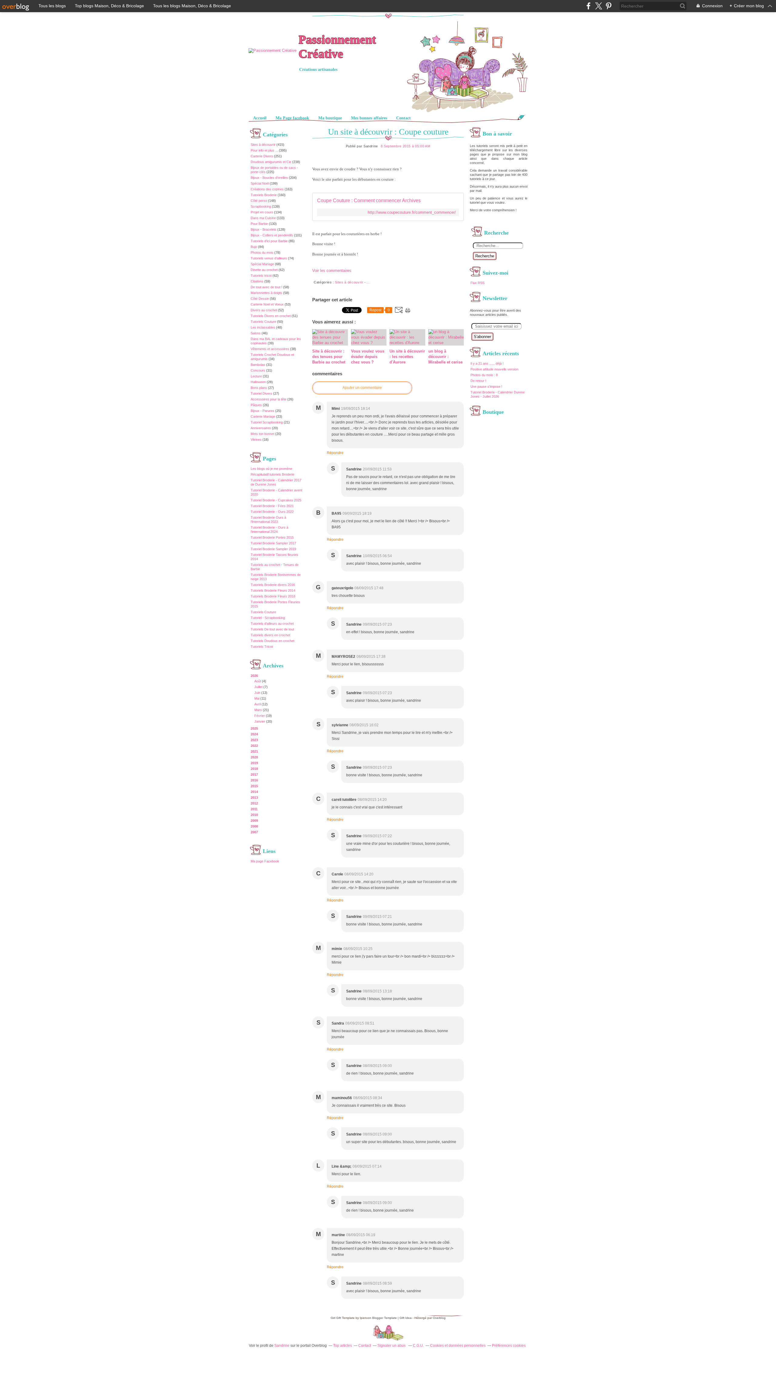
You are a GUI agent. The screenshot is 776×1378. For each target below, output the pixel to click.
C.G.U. (418, 1345)
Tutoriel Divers (261, 393)
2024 (254, 734)
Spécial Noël (260, 183)
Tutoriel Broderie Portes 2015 (272, 537)
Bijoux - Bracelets (263, 229)
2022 (254, 746)
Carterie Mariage (263, 416)
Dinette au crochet (264, 270)
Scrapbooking (261, 206)
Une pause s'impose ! (486, 386)
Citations (257, 281)
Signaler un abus (391, 1345)
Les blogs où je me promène (271, 468)
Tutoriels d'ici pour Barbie (269, 241)
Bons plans (259, 388)
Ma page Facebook (265, 861)
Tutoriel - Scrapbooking (268, 618)
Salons (256, 333)
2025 (254, 728)
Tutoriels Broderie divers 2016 (273, 585)
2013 (254, 797)
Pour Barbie (259, 224)
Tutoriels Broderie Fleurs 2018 (273, 596)
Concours (258, 370)
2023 (254, 740)
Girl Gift (336, 1317)
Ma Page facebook (292, 118)
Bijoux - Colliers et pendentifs (272, 235)
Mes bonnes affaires (369, 118)
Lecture (256, 376)
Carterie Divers (262, 156)
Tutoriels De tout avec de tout (272, 629)
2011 (254, 809)
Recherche (484, 256)
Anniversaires (261, 428)
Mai (256, 698)
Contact (403, 118)
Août (257, 681)
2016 (254, 780)
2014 (254, 792)
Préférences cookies (509, 1345)
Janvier (259, 721)
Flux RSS (477, 283)
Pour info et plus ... (264, 150)
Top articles (342, 1345)
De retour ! (478, 381)
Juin (257, 692)
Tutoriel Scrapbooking (267, 422)
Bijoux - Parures (262, 411)
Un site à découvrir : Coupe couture (388, 131)
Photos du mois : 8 (484, 375)
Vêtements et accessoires (270, 349)
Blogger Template (384, 1317)
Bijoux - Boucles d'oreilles (269, 177)
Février (259, 715)
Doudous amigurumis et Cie (271, 162)
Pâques (256, 405)
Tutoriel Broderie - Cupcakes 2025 (276, 500)
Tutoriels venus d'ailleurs (269, 258)
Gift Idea (406, 1317)
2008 (254, 826)
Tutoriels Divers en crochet (271, 316)
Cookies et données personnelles (458, 1345)
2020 (254, 757)
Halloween (258, 382)
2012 (254, 803)
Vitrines (256, 439)
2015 (254, 786)
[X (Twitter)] (598, 5)
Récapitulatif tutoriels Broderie (272, 474)
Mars (258, 710)
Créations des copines (267, 189)
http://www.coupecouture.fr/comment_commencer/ (412, 212)
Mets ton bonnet (262, 434)
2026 (254, 675)
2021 (254, 751)
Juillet (258, 687)
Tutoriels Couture (263, 321)
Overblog (439, 1317)
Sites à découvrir (263, 144)
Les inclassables (263, 327)
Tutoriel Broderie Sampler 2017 (273, 543)
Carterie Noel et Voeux (267, 304)
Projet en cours (262, 212)
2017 (254, 774)
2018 (254, 769)
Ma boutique (330, 118)
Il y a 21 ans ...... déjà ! (486, 363)
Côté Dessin (260, 298)
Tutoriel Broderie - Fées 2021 (272, 506)
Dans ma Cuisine (263, 218)
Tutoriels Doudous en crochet (272, 641)
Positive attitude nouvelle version (494, 369)
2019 (254, 763)
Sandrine (281, 1345)
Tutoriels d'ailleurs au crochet (272, 623)
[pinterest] (608, 5)
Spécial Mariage (262, 264)
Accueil (259, 118)
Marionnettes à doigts (266, 293)
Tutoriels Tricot (262, 646)
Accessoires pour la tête (268, 399)
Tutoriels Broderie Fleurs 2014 (273, 590)
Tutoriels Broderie (264, 195)
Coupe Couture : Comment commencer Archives (369, 200)
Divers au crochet (264, 310)
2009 (254, 820)
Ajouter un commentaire (362, 388)
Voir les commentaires (331, 270)
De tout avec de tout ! (266, 287)
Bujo (254, 247)
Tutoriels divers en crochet (270, 635)
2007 (254, 832)
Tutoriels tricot (261, 275)
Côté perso (259, 200)
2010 (254, 815)
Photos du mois (262, 252)
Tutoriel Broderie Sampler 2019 (273, 549)
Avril (257, 704)
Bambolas (258, 364)
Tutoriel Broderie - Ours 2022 (272, 511)
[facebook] (588, 5)
